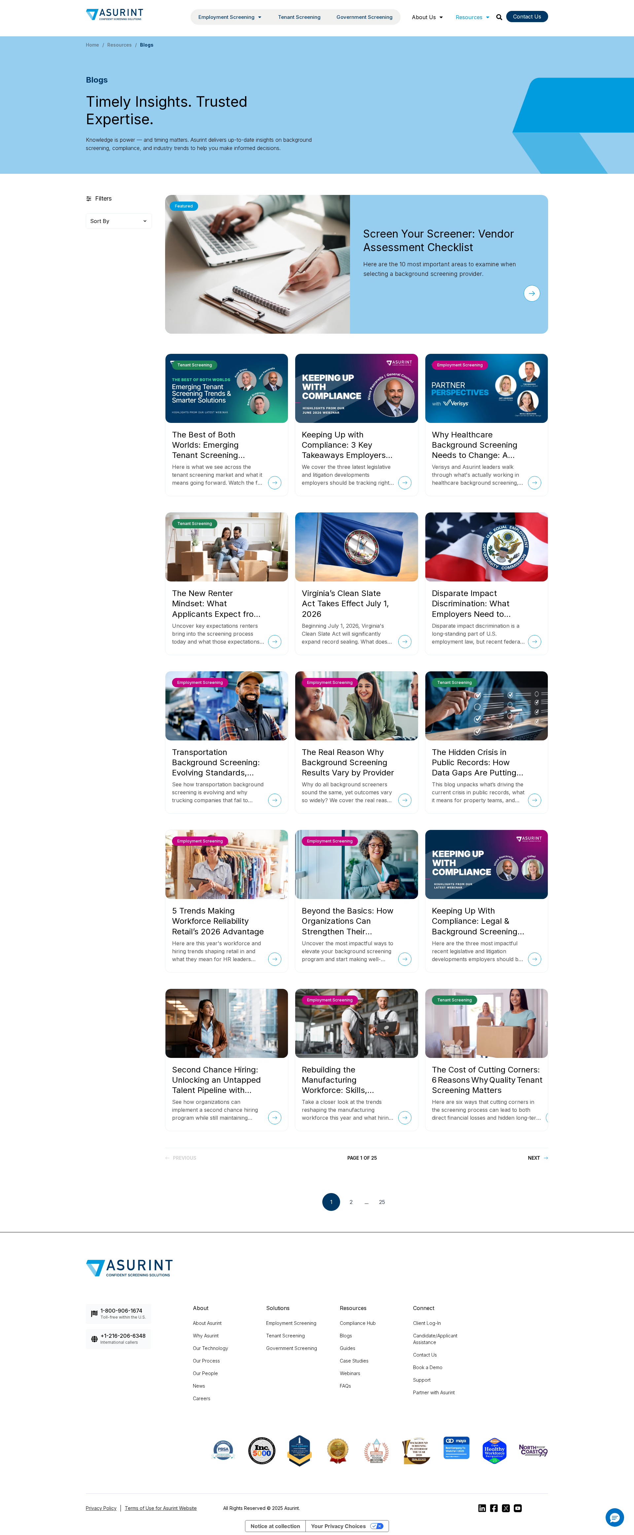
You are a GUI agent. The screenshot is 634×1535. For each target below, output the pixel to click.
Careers (201, 1398)
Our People (205, 1373)
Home (92, 45)
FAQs (345, 1386)
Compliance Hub (358, 1323)
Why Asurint (206, 1335)
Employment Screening (291, 1323)
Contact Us (527, 16)
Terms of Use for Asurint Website (161, 1508)
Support (422, 1380)
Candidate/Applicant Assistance (435, 1339)
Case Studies (354, 1361)
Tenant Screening (299, 17)
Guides (347, 1348)
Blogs (346, 1335)
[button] (615, 1517)
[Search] (499, 17)
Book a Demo (427, 1367)
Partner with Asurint (434, 1392)
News (199, 1386)
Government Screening (364, 17)
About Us (424, 17)
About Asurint (207, 1323)
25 (382, 1202)
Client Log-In (427, 1323)
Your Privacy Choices (338, 1526)
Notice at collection (275, 1526)
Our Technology (210, 1348)
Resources (469, 17)
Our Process (206, 1361)
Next (534, 1158)
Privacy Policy (101, 1508)
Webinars (350, 1373)
